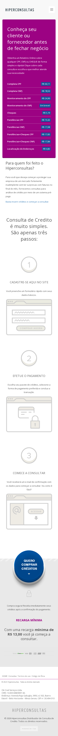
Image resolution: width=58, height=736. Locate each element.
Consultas (12, 676)
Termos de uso (24, 676)
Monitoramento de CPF (19, 98)
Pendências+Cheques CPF (20, 134)
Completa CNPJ (14, 91)
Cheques (11, 112)
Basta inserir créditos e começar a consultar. (27, 201)
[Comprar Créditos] (29, 574)
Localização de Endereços (20, 148)
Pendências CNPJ (15, 127)
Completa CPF (14, 83)
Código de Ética (38, 676)
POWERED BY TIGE (29, 729)
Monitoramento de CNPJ (19, 105)
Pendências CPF (15, 119)
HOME (5, 676)
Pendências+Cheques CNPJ (21, 141)
